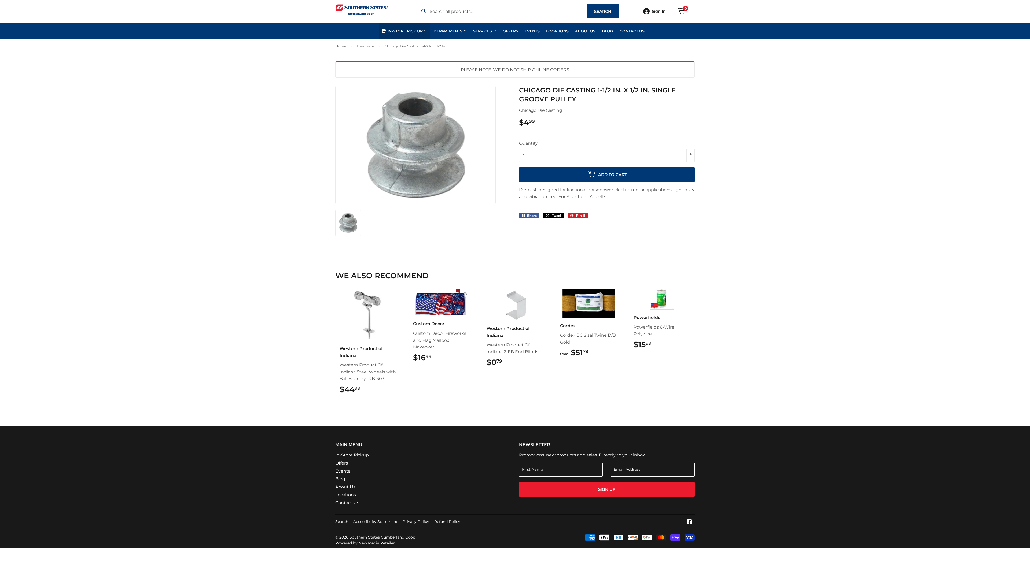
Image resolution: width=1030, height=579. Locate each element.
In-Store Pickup (352, 455)
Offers (510, 31)
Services (483, 31)
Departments (448, 31)
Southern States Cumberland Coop (382, 537)
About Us (585, 31)
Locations (557, 31)
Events (532, 31)
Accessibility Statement (375, 521)
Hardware (365, 46)
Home (340, 46)
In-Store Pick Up (405, 31)
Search (606, 11)
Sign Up (607, 489)
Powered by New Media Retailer (365, 543)
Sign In (659, 11)
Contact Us (632, 31)
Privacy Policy (416, 521)
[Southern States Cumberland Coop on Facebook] (689, 522)
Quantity (528, 143)
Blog (607, 31)
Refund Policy (447, 521)
